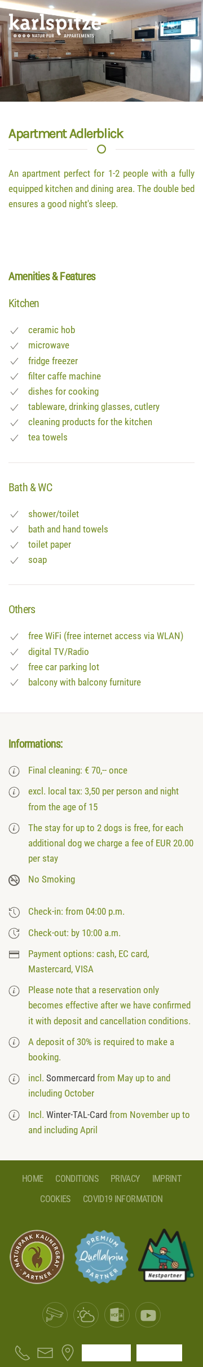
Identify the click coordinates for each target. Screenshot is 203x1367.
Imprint (167, 1178)
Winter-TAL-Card (76, 1114)
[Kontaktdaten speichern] (117, 1314)
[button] (175, 25)
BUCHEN (159, 1352)
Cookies (55, 1199)
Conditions (76, 1178)
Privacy (125, 1178)
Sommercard (70, 1078)
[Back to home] (55, 25)
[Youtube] (148, 1314)
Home (32, 1178)
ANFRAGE (106, 1352)
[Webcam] (55, 1314)
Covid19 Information (123, 1199)
